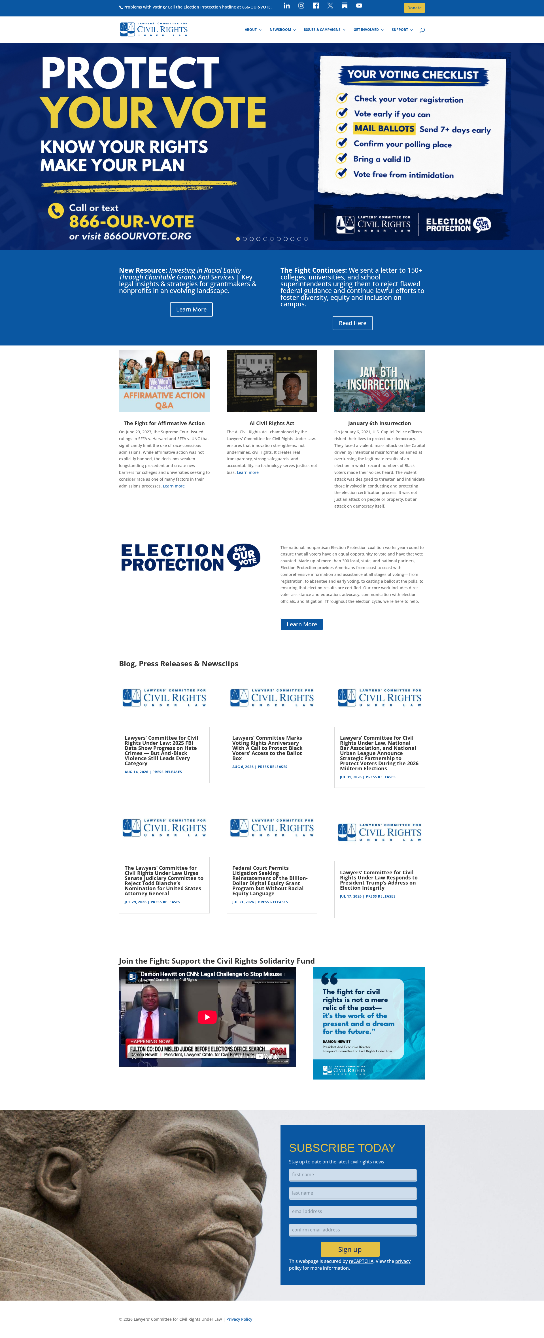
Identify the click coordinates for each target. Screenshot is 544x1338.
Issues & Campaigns (322, 30)
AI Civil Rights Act (272, 423)
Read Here (352, 323)
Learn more (174, 486)
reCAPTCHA (361, 1261)
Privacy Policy (239, 1319)
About (251, 30)
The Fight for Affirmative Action (164, 423)
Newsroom (280, 30)
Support (400, 30)
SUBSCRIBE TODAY (342, 1148)
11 (306, 239)
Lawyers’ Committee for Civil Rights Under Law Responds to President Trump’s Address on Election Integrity (379, 880)
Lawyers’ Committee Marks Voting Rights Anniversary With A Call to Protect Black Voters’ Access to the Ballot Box (267, 748)
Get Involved (366, 30)
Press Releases (167, 771)
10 (299, 239)
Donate (414, 7)
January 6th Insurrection (379, 423)
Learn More (191, 309)
